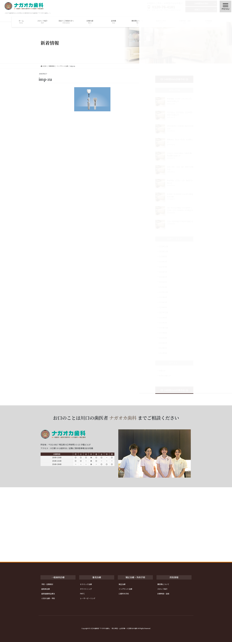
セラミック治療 (86, 584)
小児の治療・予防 (48, 598)
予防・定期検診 (47, 584)
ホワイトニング (86, 589)
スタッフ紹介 (162, 589)
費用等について (163, 584)
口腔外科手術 (124, 593)
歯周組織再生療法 (48, 593)
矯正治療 (122, 584)
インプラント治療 (125, 589)
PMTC (82, 593)
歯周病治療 (45, 589)
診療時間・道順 (163, 593)
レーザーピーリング (87, 598)
